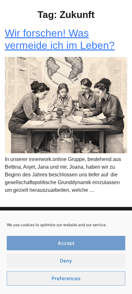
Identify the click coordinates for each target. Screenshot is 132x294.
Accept (66, 243)
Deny (66, 261)
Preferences (66, 278)
